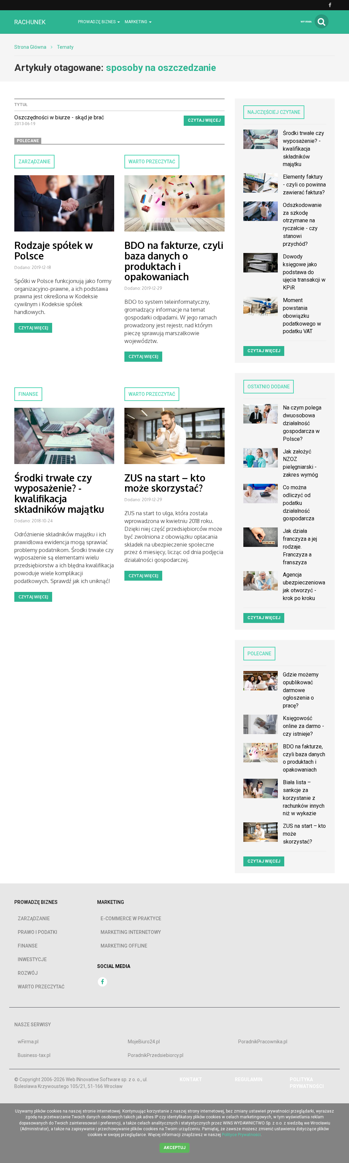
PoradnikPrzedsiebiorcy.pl (155, 1055)
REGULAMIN (248, 1079)
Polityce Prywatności (241, 1134)
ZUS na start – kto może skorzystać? (165, 483)
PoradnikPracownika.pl (262, 1041)
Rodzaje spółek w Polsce (53, 250)
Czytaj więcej (204, 120)
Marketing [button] (136, 21)
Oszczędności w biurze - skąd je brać (59, 117)
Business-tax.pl (34, 1055)
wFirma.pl (28, 1041)
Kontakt (191, 1079)
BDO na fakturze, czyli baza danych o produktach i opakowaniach (173, 261)
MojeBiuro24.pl (144, 1041)
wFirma (306, 21)
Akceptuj (174, 1147)
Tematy (65, 47)
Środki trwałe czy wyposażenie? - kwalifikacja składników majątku (59, 493)
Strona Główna (30, 47)
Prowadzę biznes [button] (97, 21)
